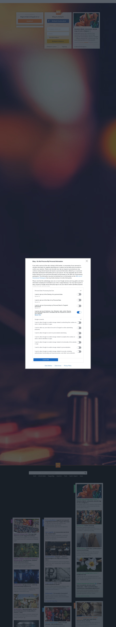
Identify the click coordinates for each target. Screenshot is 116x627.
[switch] (79, 294)
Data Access (58, 365)
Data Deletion (48, 365)
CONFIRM (46, 359)
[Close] (87, 261)
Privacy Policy (67, 365)
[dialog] (58, 313)
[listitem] (58, 290)
